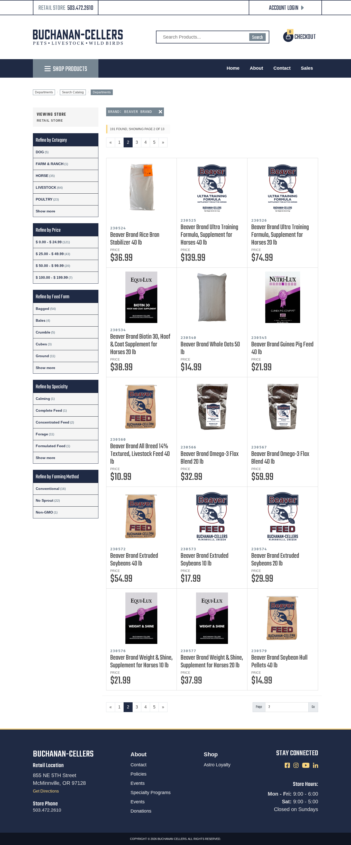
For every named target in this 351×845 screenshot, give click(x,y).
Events (138, 783)
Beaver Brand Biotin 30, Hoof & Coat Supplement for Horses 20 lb (140, 344)
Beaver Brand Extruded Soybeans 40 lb (134, 560)
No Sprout (44, 500)
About (256, 68)
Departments (44, 92)
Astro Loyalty (217, 764)
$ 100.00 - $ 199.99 (52, 277)
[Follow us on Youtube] (306, 765)
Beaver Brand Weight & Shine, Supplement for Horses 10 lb (141, 662)
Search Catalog (73, 92)
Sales (307, 68)
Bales (40, 320)
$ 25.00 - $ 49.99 (50, 254)
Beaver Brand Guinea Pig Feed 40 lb (282, 348)
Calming (43, 399)
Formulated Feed (51, 446)
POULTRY (44, 199)
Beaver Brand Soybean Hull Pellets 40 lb (279, 662)
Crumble (43, 332)
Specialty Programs (151, 792)
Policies (138, 774)
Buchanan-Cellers (63, 754)
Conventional (47, 489)
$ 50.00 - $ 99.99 (50, 266)
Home (233, 68)
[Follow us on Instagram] (296, 765)
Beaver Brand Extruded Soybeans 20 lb (275, 560)
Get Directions (46, 791)
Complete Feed (49, 410)
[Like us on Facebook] (288, 765)
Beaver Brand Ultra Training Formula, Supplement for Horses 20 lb (280, 235)
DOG (40, 152)
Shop (211, 754)
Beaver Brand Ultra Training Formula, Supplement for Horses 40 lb (209, 235)
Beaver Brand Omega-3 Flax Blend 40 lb (280, 458)
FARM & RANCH (49, 164)
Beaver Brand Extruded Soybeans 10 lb (204, 560)
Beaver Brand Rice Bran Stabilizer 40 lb (134, 239)
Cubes (41, 344)
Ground (42, 356)
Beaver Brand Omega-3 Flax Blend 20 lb (210, 458)
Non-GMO (44, 512)
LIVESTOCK (46, 187)
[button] (285, 8)
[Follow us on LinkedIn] (315, 765)
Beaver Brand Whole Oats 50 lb (210, 348)
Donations (141, 811)
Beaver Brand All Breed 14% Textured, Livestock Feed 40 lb (140, 454)
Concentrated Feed (52, 422)
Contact (282, 68)
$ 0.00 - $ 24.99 (49, 242)
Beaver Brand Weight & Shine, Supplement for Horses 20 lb (212, 662)
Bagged (42, 309)
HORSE (42, 176)
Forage (42, 434)
